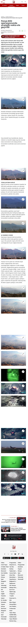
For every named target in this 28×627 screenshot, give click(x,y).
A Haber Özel (5, 567)
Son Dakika (4, 573)
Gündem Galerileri (9, 16)
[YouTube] (15, 554)
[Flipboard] (19, 554)
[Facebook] (4, 554)
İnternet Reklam (13, 598)
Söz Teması (12, 585)
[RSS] (22, 554)
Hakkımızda (12, 617)
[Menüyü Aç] (25, 2)
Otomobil (3, 587)
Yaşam (17, 5)
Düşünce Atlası (13, 564)
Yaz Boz (11, 567)
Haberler (2, 16)
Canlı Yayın (4, 564)
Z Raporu (12, 593)
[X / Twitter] (8, 554)
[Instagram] (11, 554)
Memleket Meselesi (13, 577)
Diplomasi (12, 583)
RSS (10, 600)
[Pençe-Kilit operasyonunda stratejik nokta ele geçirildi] (13, 60)
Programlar (12, 562)
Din (2, 589)
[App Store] (7, 539)
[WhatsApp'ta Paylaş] (22, 31)
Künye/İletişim (13, 604)
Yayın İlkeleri (13, 619)
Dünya (23, 5)
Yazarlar (3, 596)
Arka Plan (12, 575)
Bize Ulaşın (12, 602)
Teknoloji (3, 585)
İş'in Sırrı (12, 589)
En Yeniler (4, 5)
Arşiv (10, 610)
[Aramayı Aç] (22, 2)
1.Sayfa (11, 596)
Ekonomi (3, 571)
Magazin (3, 581)
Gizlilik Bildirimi (13, 614)
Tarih (2, 591)
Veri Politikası (13, 606)
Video (2, 562)
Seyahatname (13, 579)
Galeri (2, 598)
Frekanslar (12, 608)
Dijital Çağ (12, 591)
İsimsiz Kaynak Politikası (13, 621)
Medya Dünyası (13, 587)
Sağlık (2, 593)
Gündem (11, 5)
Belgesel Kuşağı (13, 581)
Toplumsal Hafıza (13, 571)
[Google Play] (14, 539)
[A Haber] (13, 1)
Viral (2, 583)
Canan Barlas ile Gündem (13, 573)
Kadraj (11, 569)
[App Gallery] (20, 539)
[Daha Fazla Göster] (25, 31)
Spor (2, 579)
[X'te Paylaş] (20, 31)
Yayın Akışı (12, 612)
